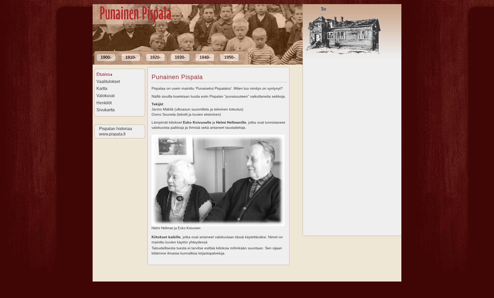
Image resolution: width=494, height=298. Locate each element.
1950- (229, 57)
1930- (180, 57)
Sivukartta (105, 110)
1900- (106, 57)
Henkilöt (104, 103)
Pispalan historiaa (115, 128)
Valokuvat (105, 95)
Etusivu (103, 74)
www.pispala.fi (112, 134)
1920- (155, 57)
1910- (130, 57)
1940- (204, 57)
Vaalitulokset (108, 81)
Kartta (101, 88)
